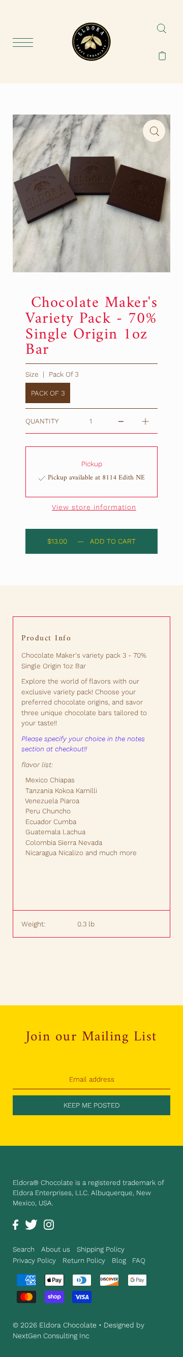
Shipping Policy (101, 1249)
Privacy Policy (34, 1260)
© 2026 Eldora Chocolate (55, 1325)
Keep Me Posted (92, 1105)
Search (24, 1249)
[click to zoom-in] (154, 131)
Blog (119, 1260)
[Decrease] (121, 421)
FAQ (138, 1260)
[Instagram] (49, 1224)
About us (55, 1249)
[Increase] (145, 421)
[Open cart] (162, 55)
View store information (94, 507)
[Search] (161, 28)
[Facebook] (15, 1224)
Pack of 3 (48, 393)
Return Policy (84, 1260)
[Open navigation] (25, 42)
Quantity (41, 421)
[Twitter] (31, 1224)
